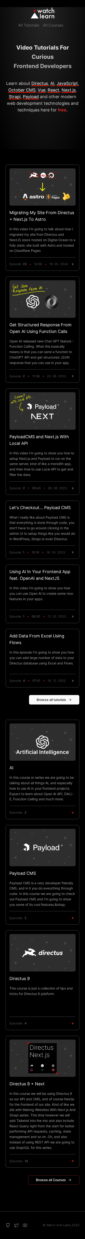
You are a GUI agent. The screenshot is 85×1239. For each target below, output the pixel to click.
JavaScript (67, 83)
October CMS (21, 90)
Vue (41, 90)
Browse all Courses (51, 1180)
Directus (39, 83)
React (53, 90)
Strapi (15, 96)
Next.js (69, 90)
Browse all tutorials (51, 700)
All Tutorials (28, 25)
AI (52, 83)
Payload (31, 96)
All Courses (53, 25)
